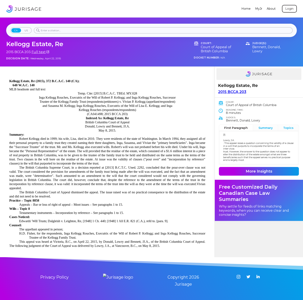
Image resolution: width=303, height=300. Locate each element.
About (271, 9)
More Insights (259, 171)
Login (289, 9)
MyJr (258, 9)
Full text (39, 52)
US (26, 30)
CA (16, 30)
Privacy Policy (54, 277)
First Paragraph (236, 128)
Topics (288, 128)
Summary (265, 128)
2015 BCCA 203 (232, 92)
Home (246, 9)
